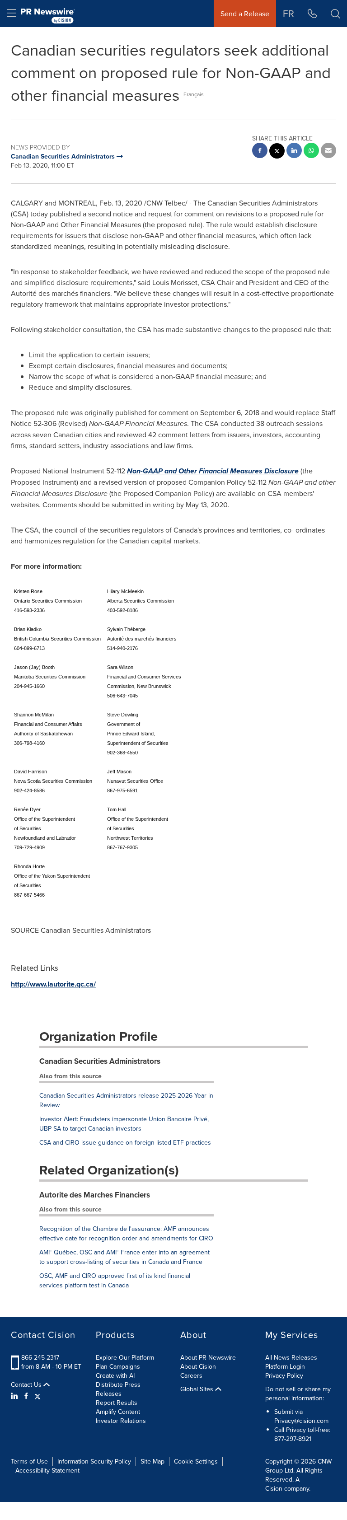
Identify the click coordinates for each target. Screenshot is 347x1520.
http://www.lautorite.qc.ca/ (53, 984)
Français (193, 94)
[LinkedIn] (15, 1395)
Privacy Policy (284, 1375)
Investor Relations (121, 1420)
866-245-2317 (40, 1357)
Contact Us (27, 1384)
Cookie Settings (196, 1461)
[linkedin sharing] (294, 151)
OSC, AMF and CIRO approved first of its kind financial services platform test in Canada (114, 1280)
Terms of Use (29, 1461)
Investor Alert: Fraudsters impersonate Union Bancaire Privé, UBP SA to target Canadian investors (124, 1123)
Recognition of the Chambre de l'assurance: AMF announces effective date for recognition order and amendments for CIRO (126, 1233)
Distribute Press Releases (118, 1389)
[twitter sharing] (277, 152)
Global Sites (197, 1389)
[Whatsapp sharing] (311, 151)
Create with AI (115, 1375)
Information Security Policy (94, 1461)
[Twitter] (37, 1395)
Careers (191, 1375)
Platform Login (285, 1366)
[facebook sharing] (259, 151)
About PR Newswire (208, 1357)
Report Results (116, 1402)
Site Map (152, 1461)
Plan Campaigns (118, 1366)
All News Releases (291, 1357)
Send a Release (244, 14)
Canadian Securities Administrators (99, 1061)
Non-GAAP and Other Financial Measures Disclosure (213, 471)
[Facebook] (26, 1395)
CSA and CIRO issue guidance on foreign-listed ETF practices (125, 1142)
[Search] (335, 13)
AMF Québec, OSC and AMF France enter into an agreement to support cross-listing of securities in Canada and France (124, 1257)
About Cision (198, 1366)
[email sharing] (328, 151)
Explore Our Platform (125, 1357)
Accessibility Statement (47, 1470)
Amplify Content (118, 1411)
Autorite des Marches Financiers (94, 1194)
